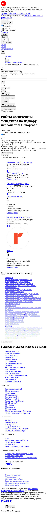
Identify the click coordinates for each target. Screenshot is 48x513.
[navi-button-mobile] (3, 52)
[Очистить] (4, 77)
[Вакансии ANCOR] (26, 238)
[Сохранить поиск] (3, 82)
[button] (3, 45)
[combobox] (11, 72)
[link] (4, 39)
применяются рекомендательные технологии (19, 490)
